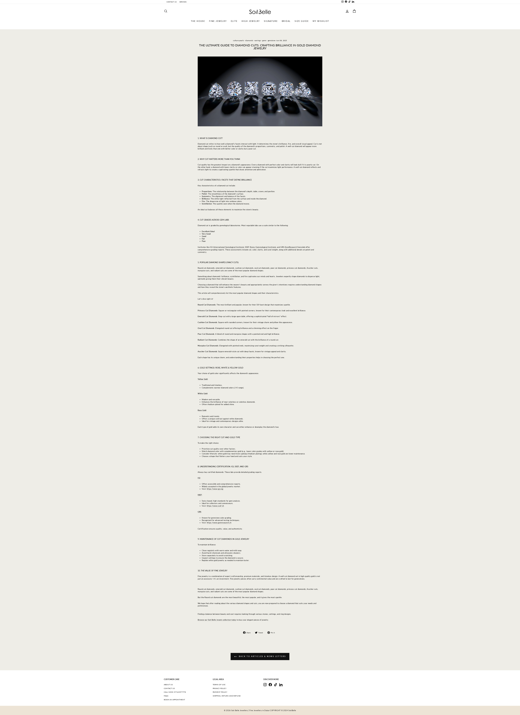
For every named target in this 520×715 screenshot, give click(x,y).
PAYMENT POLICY (220, 692)
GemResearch (291, 247)
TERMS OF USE (219, 685)
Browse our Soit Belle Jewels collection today (217, 620)
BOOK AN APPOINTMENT (174, 700)
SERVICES (183, 2)
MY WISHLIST (321, 21)
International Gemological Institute (229, 247)
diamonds (249, 40)
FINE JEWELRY (218, 21)
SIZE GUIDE (302, 21)
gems (264, 40)
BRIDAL (286, 21)
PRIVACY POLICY (219, 688)
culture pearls (238, 40)
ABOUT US (168, 685)
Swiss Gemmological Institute (262, 247)
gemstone (271, 40)
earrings (258, 40)
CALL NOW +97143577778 (175, 692)
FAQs (166, 696)
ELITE (234, 21)
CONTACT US (172, 2)
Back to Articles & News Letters (262, 656)
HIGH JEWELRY (251, 21)
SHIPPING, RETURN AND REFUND (227, 696)
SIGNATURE (271, 21)
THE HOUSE (198, 21)
